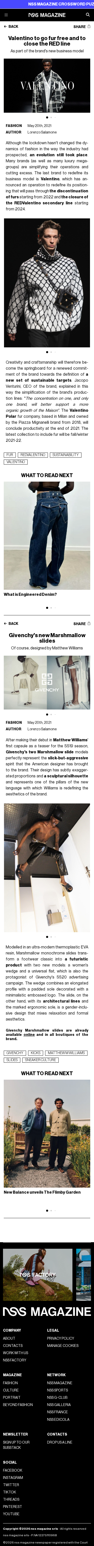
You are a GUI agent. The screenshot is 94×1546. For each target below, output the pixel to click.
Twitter (11, 1485)
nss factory (14, 1360)
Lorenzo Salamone (42, 132)
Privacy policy (60, 1338)
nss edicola (58, 1420)
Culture (11, 1390)
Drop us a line (59, 1442)
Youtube (11, 1514)
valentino (16, 462)
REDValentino (33, 455)
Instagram (13, 1478)
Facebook (12, 1470)
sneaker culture (40, 1060)
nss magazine (59, 1383)
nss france (57, 1412)
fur (10, 455)
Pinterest (12, 1507)
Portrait (12, 1397)
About (9, 1338)
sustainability (66, 455)
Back (13, 27)
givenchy (15, 1053)
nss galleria (59, 1405)
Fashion (14, 126)
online (29, 1035)
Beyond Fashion (18, 1405)
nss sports (57, 1390)
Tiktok (9, 1492)
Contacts (13, 1346)
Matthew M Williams (66, 1053)
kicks (35, 1053)
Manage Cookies (62, 1346)
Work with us (15, 1353)
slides (12, 1060)
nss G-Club (57, 1397)
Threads (11, 1499)
